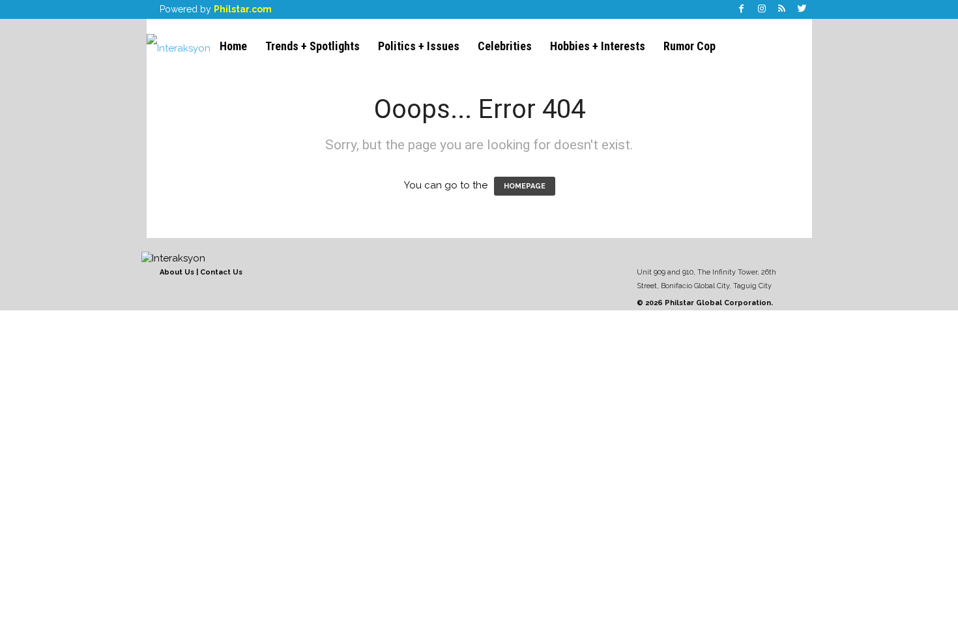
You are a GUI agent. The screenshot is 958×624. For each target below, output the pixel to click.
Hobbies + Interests (597, 46)
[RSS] (782, 9)
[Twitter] (802, 9)
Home (233, 46)
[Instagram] (762, 9)
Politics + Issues (418, 46)
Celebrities (505, 46)
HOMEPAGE (524, 186)
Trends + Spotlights (312, 46)
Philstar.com (243, 9)
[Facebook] (741, 9)
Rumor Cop (689, 46)
